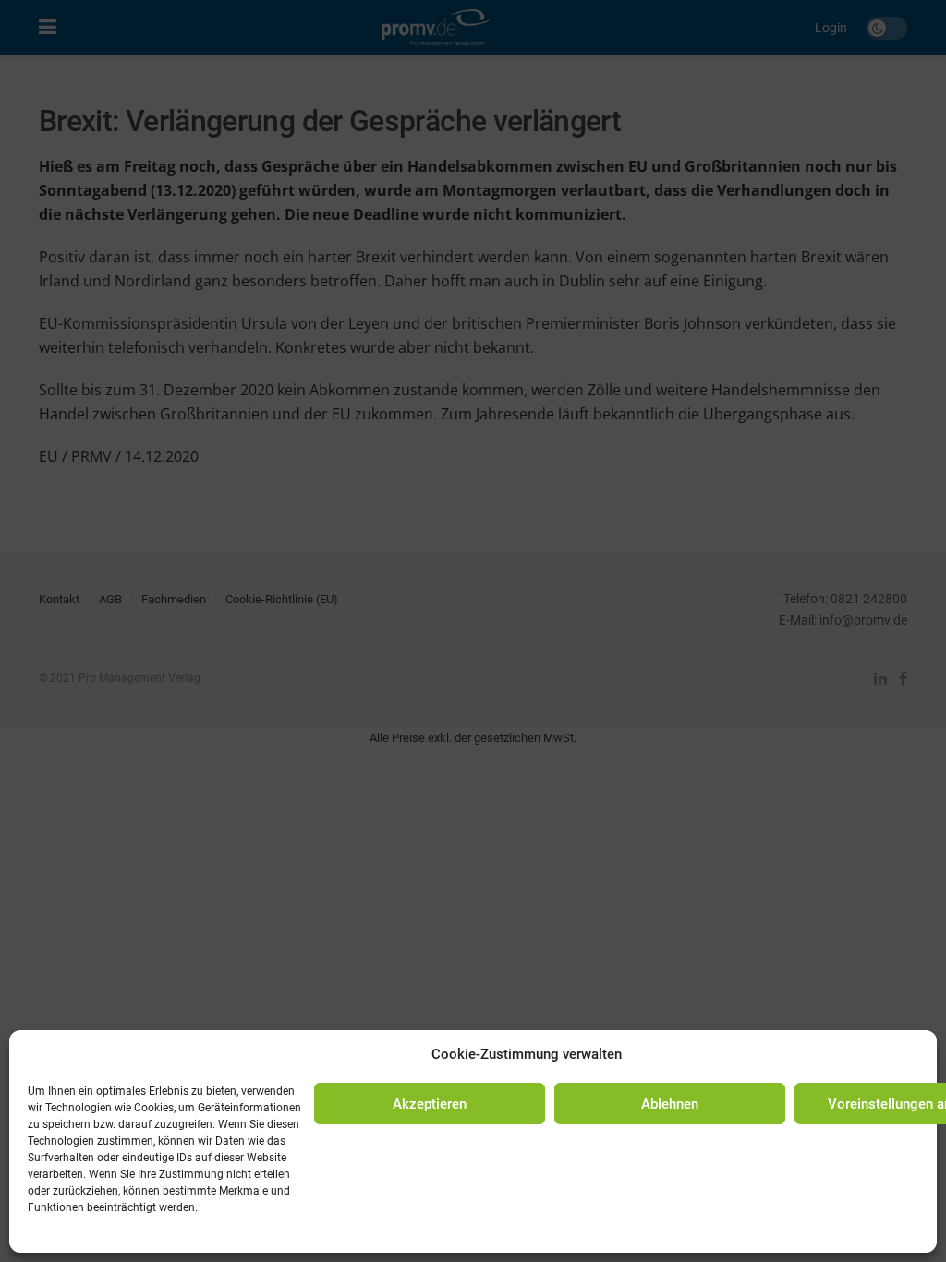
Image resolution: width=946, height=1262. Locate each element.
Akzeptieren (430, 1104)
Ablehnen (669, 1104)
